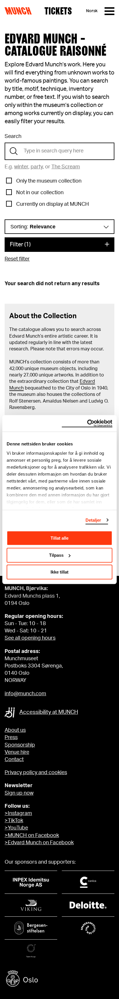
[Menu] (109, 11)
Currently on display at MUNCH (52, 204)
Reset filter (17, 259)
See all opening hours (30, 638)
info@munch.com (25, 693)
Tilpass (56, 555)
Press (11, 737)
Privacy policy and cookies (36, 772)
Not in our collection (40, 192)
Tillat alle (59, 538)
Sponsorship (20, 745)
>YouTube (16, 828)
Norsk (92, 11)
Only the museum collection (48, 181)
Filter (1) (20, 245)
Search (13, 136)
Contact (14, 759)
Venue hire (17, 752)
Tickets (58, 11)
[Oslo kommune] (59, 979)
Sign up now (19, 793)
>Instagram (18, 813)
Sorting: (32, 227)
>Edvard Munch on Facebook (39, 842)
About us (15, 730)
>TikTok (14, 820)
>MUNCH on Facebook (32, 835)
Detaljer (93, 520)
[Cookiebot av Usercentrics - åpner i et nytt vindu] (87, 423)
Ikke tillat (59, 571)
